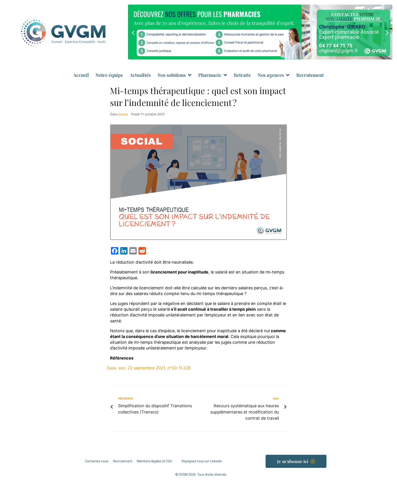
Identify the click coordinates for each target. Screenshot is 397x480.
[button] (133, 33)
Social (123, 114)
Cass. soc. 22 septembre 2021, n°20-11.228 (149, 368)
